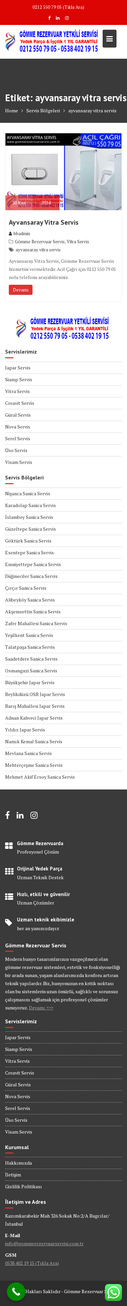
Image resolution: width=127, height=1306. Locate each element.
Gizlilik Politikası (23, 1186)
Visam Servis (18, 462)
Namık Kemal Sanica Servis (33, 741)
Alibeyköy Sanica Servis (30, 599)
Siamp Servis (18, 379)
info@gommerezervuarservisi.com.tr (44, 1243)
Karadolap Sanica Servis (30, 505)
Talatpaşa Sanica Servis (30, 647)
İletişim (13, 1174)
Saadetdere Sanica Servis (31, 659)
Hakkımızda (18, 1163)
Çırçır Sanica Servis (25, 588)
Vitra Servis (78, 242)
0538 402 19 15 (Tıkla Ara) (32, 1263)
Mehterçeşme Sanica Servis (34, 765)
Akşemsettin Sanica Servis (33, 611)
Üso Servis (16, 450)
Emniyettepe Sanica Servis (33, 564)
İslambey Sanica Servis (29, 517)
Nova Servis (17, 426)
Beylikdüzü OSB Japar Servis (35, 694)
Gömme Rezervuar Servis (40, 242)
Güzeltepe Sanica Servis (30, 529)
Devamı (20, 290)
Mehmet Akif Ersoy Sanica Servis (40, 777)
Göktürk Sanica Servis (28, 540)
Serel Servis (17, 438)
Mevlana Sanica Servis (28, 753)
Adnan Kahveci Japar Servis (34, 718)
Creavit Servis (19, 403)
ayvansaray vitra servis (38, 250)
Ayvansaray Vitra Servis (44, 222)
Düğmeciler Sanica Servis (31, 576)
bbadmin (22, 233)
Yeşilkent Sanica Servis (29, 635)
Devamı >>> (41, 1007)
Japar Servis (17, 367)
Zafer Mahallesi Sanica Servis (36, 623)
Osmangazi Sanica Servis (31, 670)
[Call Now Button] (16, 1291)
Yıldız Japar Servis (25, 729)
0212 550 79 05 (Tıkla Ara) (58, 7)
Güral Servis (18, 415)
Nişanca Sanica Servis (27, 493)
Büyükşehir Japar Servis (30, 682)
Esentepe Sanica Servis (29, 552)
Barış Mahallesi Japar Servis (35, 706)
